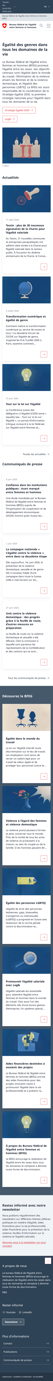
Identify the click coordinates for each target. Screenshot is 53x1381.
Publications (10, 1351)
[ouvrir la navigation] (48, 26)
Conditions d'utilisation (22, 1376)
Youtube (10, 1312)
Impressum (7, 1376)
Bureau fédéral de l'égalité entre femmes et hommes (22, 26)
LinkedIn (27, 1312)
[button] (48, 1261)
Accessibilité (38, 1376)
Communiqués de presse (18, 1360)
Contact (8, 1343)
